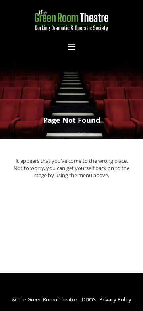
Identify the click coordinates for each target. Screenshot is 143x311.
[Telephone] (60, 288)
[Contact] (83, 288)
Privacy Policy (115, 299)
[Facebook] (68, 288)
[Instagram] (75, 288)
